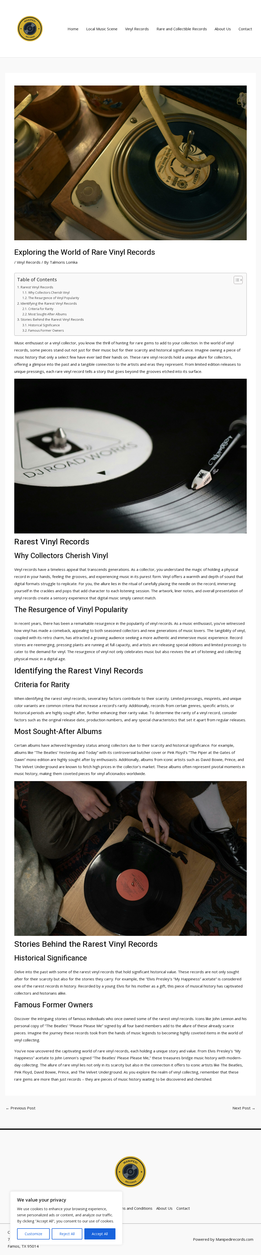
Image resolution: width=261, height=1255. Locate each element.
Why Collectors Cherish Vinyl (48, 292)
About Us (223, 28)
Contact (245, 28)
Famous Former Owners (45, 330)
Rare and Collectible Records (181, 28)
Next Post (243, 1107)
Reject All (67, 1233)
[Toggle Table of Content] (235, 280)
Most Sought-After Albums (47, 314)
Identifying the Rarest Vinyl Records (49, 303)
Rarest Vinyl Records (37, 287)
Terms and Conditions (133, 1208)
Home (73, 28)
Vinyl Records (137, 28)
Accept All (100, 1233)
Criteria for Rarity (40, 309)
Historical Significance (44, 325)
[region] (66, 1218)
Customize (33, 1233)
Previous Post (20, 1107)
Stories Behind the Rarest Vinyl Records (52, 319)
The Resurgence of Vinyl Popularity (53, 298)
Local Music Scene (102, 28)
